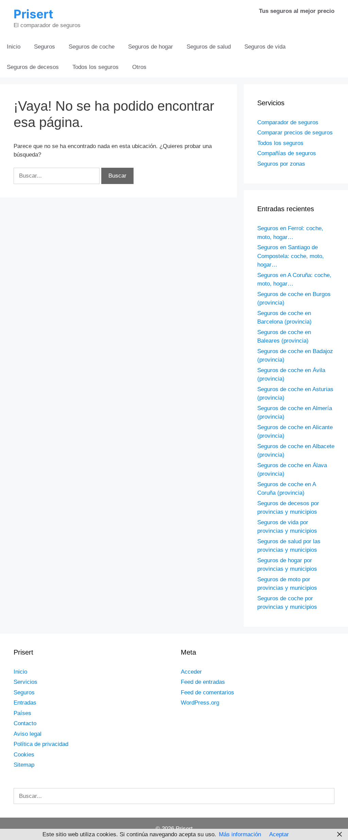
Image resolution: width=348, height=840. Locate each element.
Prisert (33, 14)
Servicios (25, 682)
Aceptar (279, 834)
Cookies (24, 754)
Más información (240, 834)
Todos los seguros (95, 67)
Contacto (25, 723)
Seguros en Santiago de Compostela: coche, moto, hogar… (290, 256)
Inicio (13, 46)
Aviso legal (27, 734)
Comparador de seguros (287, 122)
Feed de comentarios (207, 692)
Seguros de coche (92, 46)
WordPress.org (200, 702)
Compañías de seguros (286, 153)
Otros (139, 67)
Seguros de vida (264, 46)
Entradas (25, 702)
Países (22, 713)
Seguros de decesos (33, 67)
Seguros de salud (209, 46)
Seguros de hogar (150, 46)
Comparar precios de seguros (295, 132)
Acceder (191, 672)
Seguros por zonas (281, 164)
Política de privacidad (41, 744)
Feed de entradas (203, 682)
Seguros (44, 46)
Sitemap (24, 765)
